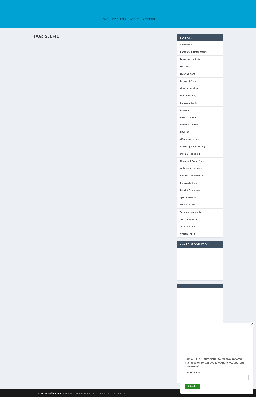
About (134, 19)
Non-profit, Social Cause (192, 161)
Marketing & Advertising (192, 146)
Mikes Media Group (51, 393)
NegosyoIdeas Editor (47, 51)
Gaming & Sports (188, 102)
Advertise (149, 19)
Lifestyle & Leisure (189, 139)
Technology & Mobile (190, 212)
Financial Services (189, 88)
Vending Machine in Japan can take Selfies (90, 46)
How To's (184, 131)
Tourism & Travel (188, 219)
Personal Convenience (191, 175)
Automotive (186, 44)
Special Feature (89, 51)
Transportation (188, 226)
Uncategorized (187, 233)
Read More (46, 75)
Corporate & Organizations (193, 51)
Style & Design (187, 204)
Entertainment (76, 51)
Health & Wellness (189, 117)
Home (104, 19)
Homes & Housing (189, 124)
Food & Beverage (188, 95)
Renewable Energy (189, 182)
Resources (119, 19)
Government (186, 110)
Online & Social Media (191, 168)
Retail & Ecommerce (190, 190)
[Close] (252, 324)
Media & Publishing (190, 153)
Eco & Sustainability (190, 59)
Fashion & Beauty (189, 81)
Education (185, 66)
